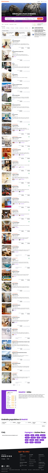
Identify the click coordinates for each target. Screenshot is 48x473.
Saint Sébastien (37, 442)
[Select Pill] (44, 1)
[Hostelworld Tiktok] (11, 456)
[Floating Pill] (12, 385)
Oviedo (38, 437)
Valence (37, 435)
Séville (27, 442)
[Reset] (23, 19)
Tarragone (27, 437)
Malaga (32, 435)
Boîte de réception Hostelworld (41, 467)
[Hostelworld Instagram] (5, 456)
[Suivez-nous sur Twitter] (3, 456)
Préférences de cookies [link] (4, 471)
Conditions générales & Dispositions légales (14, 469)
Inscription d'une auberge (42, 463)
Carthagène (33, 437)
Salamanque (43, 435)
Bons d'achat (30, 469)
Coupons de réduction (24, 469)
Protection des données (5, 469)
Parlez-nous (21, 463)
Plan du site (42, 469)
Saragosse (43, 437)
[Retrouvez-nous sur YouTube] (7, 456)
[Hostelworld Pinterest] (9, 456)
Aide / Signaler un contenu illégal (23, 465)
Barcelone (27, 435)
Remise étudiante (31, 465)
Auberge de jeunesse (15, 124)
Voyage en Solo (31, 463)
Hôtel (13, 39)
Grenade (31, 442)
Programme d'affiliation (41, 465)
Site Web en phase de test (36, 469)
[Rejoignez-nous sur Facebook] (2, 456)
